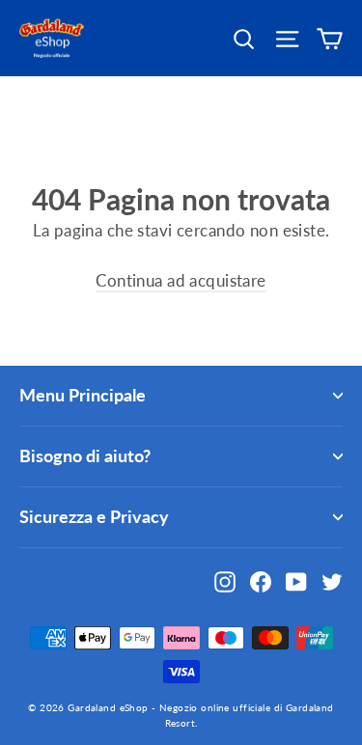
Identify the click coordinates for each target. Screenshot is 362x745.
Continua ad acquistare (180, 280)
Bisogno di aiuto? (85, 455)
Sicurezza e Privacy (94, 516)
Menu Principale (82, 394)
